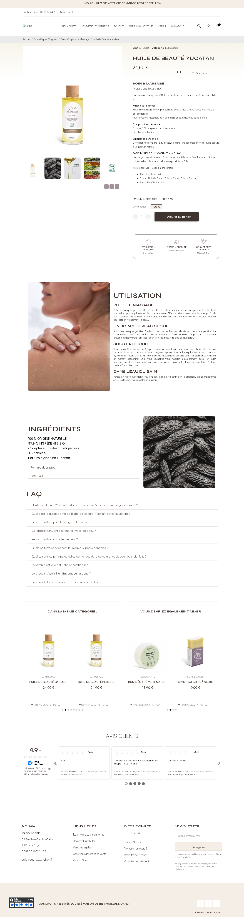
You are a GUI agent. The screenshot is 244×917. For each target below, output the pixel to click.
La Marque (177, 26)
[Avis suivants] (219, 763)
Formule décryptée (43, 467)
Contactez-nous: (31, 12)
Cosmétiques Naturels (96, 26)
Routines (119, 26)
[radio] (156, 206)
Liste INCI (37, 476)
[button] (116, 106)
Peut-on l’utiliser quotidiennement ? (55, 539)
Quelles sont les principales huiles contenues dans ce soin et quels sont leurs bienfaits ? (89, 556)
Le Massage (171, 47)
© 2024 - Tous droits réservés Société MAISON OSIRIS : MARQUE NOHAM (76, 903)
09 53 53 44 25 (48, 12)
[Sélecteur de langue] (208, 26)
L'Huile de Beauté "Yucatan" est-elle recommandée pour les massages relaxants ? (85, 505)
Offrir (162, 26)
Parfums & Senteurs (141, 26)
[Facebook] (200, 903)
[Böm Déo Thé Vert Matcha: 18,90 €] (148, 656)
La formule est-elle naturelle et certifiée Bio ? (61, 565)
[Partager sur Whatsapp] (117, 186)
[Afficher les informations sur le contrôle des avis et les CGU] (49, 769)
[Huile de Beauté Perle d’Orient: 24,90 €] (96, 656)
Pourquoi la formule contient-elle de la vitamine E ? (65, 582)
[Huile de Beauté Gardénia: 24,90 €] (49, 656)
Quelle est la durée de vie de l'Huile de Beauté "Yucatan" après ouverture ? (81, 513)
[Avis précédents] (55, 763)
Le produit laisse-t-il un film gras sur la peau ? (61, 573)
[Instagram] (208, 903)
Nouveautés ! (70, 26)
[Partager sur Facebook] (106, 186)
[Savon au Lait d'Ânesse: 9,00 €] (196, 656)
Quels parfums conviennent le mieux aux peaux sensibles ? (70, 548)
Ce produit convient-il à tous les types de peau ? (64, 530)
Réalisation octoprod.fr (207, 912)
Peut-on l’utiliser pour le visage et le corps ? (60, 522)
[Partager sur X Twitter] (111, 186)
